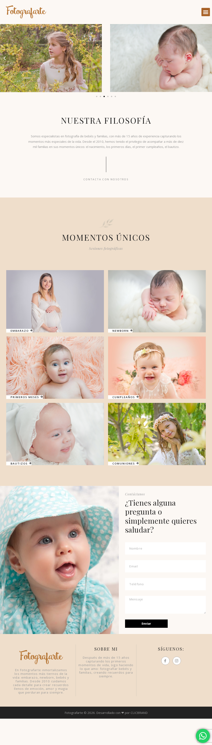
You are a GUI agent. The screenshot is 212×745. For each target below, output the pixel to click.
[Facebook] (165, 661)
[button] (205, 12)
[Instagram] (177, 661)
